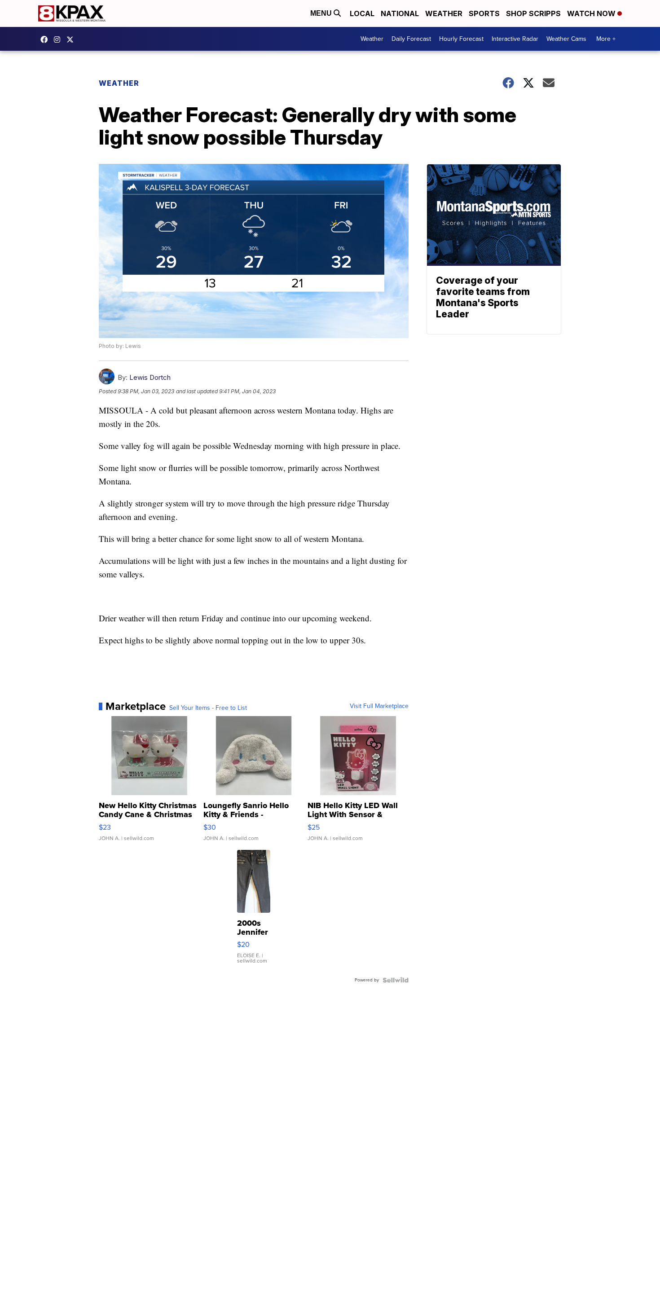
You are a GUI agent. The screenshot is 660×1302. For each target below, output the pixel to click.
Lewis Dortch (150, 377)
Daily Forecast (411, 39)
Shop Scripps (533, 13)
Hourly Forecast (461, 39)
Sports (484, 13)
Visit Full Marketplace (379, 706)
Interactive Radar (515, 39)
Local (362, 13)
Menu (322, 13)
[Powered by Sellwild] (396, 980)
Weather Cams (566, 39)
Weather (443, 13)
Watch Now (592, 13)
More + (606, 39)
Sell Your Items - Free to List (208, 708)
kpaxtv (46, 39)
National (400, 13)
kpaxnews (72, 39)
